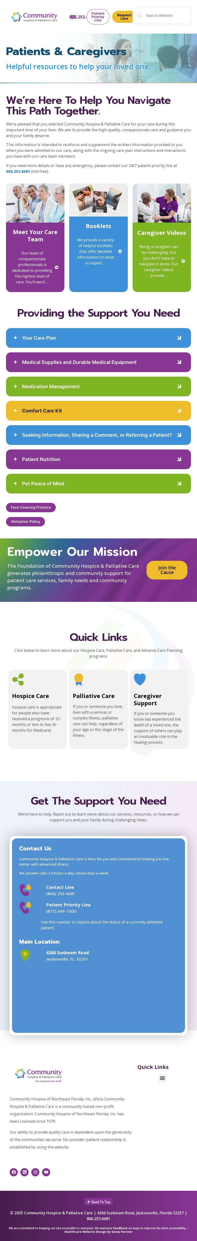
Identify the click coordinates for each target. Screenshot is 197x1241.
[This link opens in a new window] (31, 955)
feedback (120, 1228)
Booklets (98, 226)
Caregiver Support (148, 699)
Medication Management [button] (51, 386)
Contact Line (60, 887)
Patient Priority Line (68, 905)
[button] (16, 338)
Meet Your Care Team (35, 235)
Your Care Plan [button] (39, 338)
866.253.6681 (82, 17)
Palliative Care (94, 696)
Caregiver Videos (161, 233)
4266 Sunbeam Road (67, 952)
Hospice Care (30, 696)
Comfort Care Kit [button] (42, 410)
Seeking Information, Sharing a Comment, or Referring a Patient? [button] (97, 435)
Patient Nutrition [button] (41, 459)
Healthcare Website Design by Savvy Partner (98, 1232)
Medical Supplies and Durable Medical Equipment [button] (79, 362)
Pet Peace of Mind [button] (43, 483)
